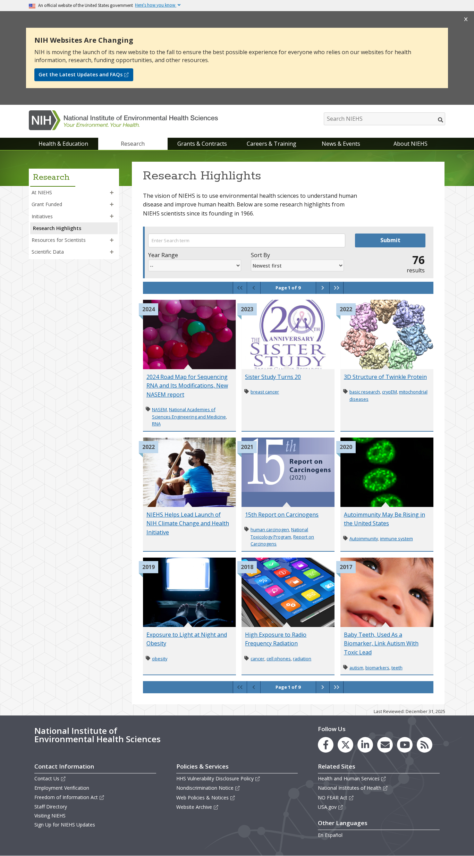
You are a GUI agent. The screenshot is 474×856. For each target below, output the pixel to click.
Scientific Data (48, 251)
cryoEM (389, 392)
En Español (330, 835)
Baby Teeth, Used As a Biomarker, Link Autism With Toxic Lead (381, 643)
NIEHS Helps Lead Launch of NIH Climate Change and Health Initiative (187, 523)
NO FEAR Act (332, 797)
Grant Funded (47, 204)
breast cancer (265, 392)
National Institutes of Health (349, 788)
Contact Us (46, 778)
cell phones (278, 658)
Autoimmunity (363, 538)
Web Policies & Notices (202, 797)
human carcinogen (270, 529)
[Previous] (253, 288)
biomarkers (377, 667)
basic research (364, 392)
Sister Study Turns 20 (273, 377)
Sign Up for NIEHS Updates (64, 824)
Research (133, 143)
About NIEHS (410, 143)
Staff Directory (50, 806)
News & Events (341, 143)
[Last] (336, 288)
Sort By (260, 255)
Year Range (163, 255)
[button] (112, 192)
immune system (396, 538)
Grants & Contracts (202, 143)
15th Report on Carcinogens (282, 514)
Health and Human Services (349, 778)
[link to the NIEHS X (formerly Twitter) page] (345, 745)
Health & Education (63, 143)
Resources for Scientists (59, 240)
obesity (159, 658)
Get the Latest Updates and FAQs (80, 74)
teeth (397, 667)
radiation (302, 658)
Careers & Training (271, 143)
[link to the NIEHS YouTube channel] (405, 745)
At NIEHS (42, 192)
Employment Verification (61, 788)
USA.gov (327, 807)
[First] (240, 288)
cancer (257, 658)
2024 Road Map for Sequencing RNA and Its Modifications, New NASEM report (187, 385)
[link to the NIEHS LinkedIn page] (365, 745)
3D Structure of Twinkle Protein (385, 377)
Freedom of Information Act (66, 797)
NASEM (159, 409)
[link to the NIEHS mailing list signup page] (385, 745)
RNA (156, 424)
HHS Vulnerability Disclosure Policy (215, 778)
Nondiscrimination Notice (205, 788)
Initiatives (42, 216)
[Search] (441, 120)
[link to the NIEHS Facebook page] (325, 745)
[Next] (322, 288)
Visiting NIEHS (50, 815)
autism (356, 667)
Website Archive (194, 807)
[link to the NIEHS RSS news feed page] (424, 745)
